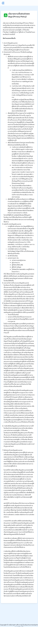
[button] (3, 3)
